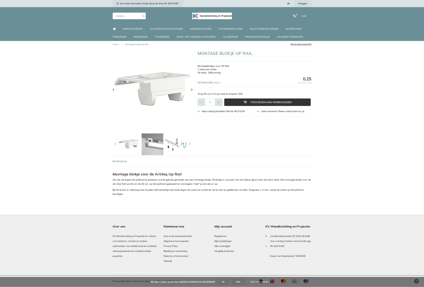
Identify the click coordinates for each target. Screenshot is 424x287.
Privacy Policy (171, 246)
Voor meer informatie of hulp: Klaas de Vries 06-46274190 (149, 3)
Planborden (162, 36)
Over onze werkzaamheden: (178, 236)
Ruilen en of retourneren (176, 256)
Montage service (133, 29)
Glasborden (230, 36)
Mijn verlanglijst (222, 246)
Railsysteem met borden (264, 29)
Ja (223, 282)
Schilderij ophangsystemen (166, 29)
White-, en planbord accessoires (196, 36)
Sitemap (168, 261)
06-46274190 (277, 246)
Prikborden (119, 36)
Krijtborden (140, 36)
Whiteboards (294, 29)
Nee (238, 282)
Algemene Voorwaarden (176, 241)
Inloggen (302, 3)
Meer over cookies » (260, 282)
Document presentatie (290, 36)
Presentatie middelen (257, 36)
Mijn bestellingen (223, 241)
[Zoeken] (143, 16)
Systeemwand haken (230, 29)
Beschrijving (120, 161)
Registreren (220, 236)
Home (114, 29)
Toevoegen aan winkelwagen (271, 102)
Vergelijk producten (224, 251)
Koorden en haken (200, 29)
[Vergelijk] (288, 3)
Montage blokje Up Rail (137, 44)
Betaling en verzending (175, 251)
